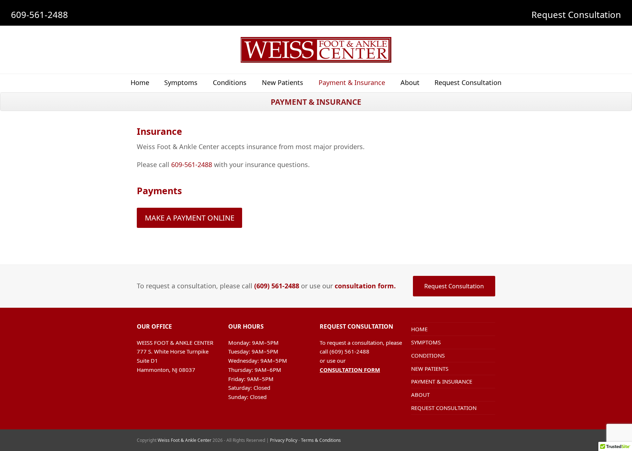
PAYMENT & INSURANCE (441, 381)
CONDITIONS (428, 355)
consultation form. (365, 285)
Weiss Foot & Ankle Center (184, 440)
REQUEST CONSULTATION (444, 407)
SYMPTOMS (426, 342)
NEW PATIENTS (429, 368)
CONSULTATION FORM (350, 369)
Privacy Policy (283, 440)
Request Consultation (576, 14)
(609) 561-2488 (276, 285)
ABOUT (420, 394)
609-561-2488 (39, 14)
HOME (419, 329)
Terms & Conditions (321, 440)
